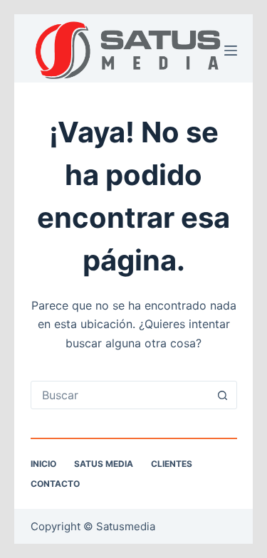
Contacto (55, 483)
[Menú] (230, 50)
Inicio (43, 463)
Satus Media (103, 463)
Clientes (171, 463)
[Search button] (222, 395)
